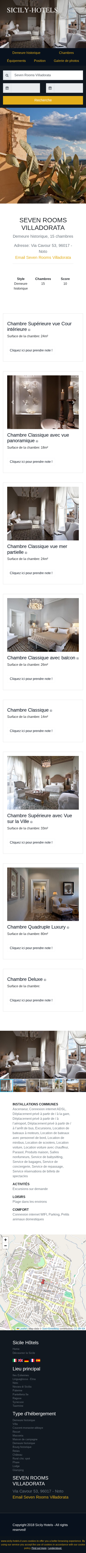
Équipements (16, 60)
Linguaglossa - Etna (24, 1379)
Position (40, 60)
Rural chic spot (21, 1458)
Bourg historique (22, 1446)
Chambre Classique (28, 710)
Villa (15, 1423)
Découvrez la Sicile (24, 1352)
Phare (16, 1462)
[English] (20, 1360)
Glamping (18, 1470)
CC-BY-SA (79, 1328)
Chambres (66, 52)
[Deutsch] (26, 1360)
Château (17, 1454)
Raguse (17, 1398)
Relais (16, 1450)
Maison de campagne (25, 1439)
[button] (12, 402)
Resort (16, 1431)
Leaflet (23, 1328)
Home (16, 1348)
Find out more (39, 1548)
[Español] (38, 1360)
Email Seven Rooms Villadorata (43, 257)
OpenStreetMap (50, 1328)
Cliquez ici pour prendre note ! (31, 350)
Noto (15, 1382)
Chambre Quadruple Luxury (37, 927)
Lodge (16, 1466)
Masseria (18, 1435)
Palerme (17, 1390)
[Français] (32, 1360)
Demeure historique (26, 52)
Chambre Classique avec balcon (42, 657)
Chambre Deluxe (25, 979)
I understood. (55, 1548)
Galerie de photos (66, 60)
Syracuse (18, 1402)
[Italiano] (15, 1360)
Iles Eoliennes (21, 1375)
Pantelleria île (20, 1394)
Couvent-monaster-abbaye (28, 1427)
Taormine (18, 1405)
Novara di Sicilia (22, 1386)
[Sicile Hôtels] (15, 10)
